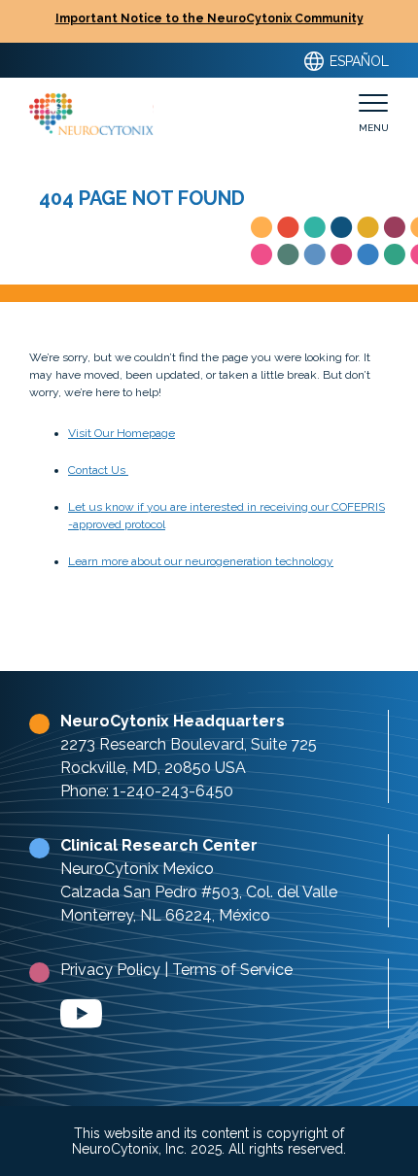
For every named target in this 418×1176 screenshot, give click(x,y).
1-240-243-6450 (173, 791)
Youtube (81, 1013)
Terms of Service (232, 969)
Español (357, 61)
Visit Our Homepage (121, 433)
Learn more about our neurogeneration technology (200, 561)
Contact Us (98, 470)
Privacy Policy (110, 969)
